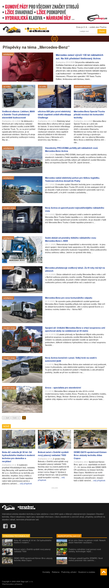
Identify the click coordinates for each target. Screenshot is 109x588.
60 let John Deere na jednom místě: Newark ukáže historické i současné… (87, 541)
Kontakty (46, 572)
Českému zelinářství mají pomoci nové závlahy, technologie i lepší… (84, 550)
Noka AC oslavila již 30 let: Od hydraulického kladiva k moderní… (32, 541)
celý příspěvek (26, 483)
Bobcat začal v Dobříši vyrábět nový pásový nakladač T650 (32, 550)
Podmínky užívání (68, 572)
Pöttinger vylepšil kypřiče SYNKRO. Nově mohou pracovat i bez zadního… (85, 559)
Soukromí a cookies (86, 572)
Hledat (102, 31)
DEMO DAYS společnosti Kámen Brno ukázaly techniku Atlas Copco (33, 559)
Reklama (55, 572)
